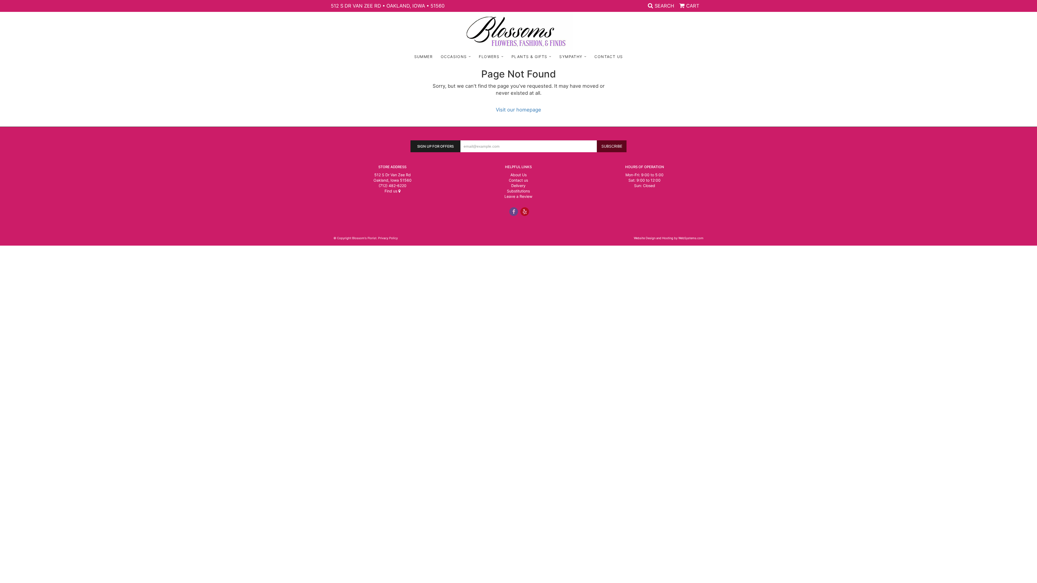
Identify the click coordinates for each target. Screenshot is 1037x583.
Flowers (489, 56)
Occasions (454, 56)
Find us (391, 191)
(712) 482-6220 (392, 185)
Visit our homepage (518, 110)
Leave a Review (518, 196)
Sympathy (570, 56)
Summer (423, 56)
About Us (518, 174)
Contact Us (608, 56)
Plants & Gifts (529, 56)
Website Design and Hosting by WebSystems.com (668, 238)
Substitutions (518, 191)
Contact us (518, 180)
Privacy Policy (388, 238)
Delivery (518, 185)
